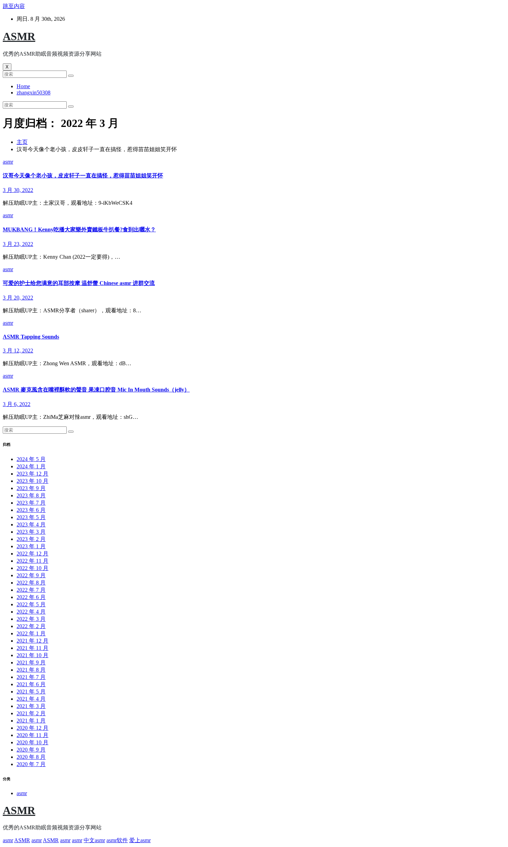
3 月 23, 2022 (18, 244)
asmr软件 (117, 840)
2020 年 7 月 (31, 764)
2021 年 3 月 (31, 706)
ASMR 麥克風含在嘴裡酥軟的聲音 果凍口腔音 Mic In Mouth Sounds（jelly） (96, 390)
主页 (22, 142)
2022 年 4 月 (31, 612)
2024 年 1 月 (31, 466)
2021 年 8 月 (31, 670)
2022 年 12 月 (32, 553)
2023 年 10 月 (32, 481)
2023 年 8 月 (31, 495)
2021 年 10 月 (32, 655)
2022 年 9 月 (31, 575)
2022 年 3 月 (31, 619)
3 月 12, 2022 (18, 350)
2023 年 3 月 (31, 532)
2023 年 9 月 (31, 488)
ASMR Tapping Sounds (31, 337)
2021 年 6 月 (31, 684)
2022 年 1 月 (31, 633)
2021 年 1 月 (31, 721)
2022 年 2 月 (31, 626)
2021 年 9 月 (31, 662)
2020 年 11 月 (32, 735)
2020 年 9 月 (31, 750)
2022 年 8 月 (31, 583)
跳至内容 (14, 6)
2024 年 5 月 (31, 459)
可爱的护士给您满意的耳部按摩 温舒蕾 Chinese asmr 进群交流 (79, 283)
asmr (8, 162)
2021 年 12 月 (32, 641)
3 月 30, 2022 (18, 190)
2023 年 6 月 (31, 510)
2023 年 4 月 (31, 524)
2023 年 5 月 (31, 517)
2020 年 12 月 (32, 728)
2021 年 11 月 (32, 648)
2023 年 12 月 (32, 474)
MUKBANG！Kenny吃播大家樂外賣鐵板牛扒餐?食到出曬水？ (79, 229)
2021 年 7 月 (31, 677)
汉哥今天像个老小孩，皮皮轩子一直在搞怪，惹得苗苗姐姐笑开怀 (83, 175)
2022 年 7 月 (31, 590)
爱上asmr (140, 840)
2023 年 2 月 (31, 539)
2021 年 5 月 (31, 691)
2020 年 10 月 (32, 742)
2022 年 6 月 (31, 597)
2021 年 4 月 (31, 699)
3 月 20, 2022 (18, 298)
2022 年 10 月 (32, 568)
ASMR (19, 36)
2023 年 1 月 (31, 546)
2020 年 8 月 (31, 757)
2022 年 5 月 (31, 604)
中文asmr (94, 840)
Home (23, 86)
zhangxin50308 (33, 92)
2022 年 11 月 (32, 561)
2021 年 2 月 (31, 713)
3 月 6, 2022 (16, 404)
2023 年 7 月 (31, 503)
